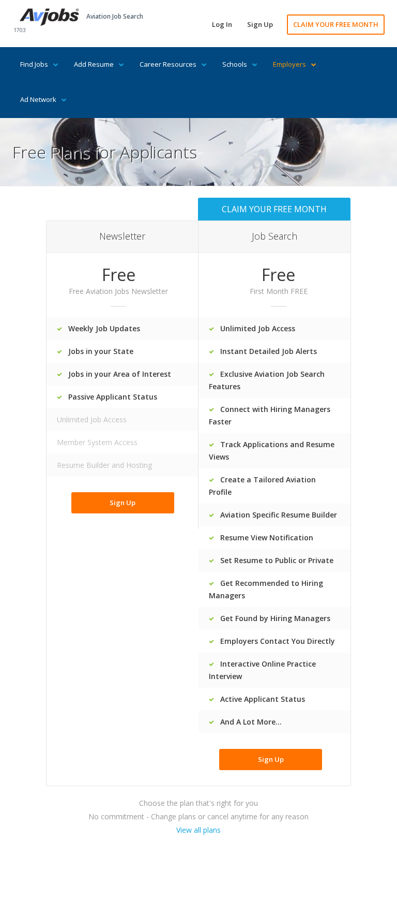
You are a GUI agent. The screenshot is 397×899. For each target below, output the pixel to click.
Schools (234, 64)
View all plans (198, 830)
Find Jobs (34, 64)
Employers (289, 64)
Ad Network (38, 99)
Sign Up (260, 24)
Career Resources (168, 64)
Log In (222, 24)
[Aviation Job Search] (49, 16)
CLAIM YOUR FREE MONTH (335, 24)
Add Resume (94, 64)
